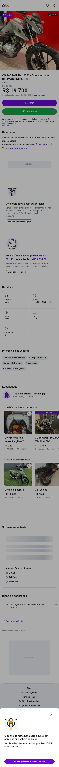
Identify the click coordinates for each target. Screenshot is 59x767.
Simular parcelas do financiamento (30, 761)
